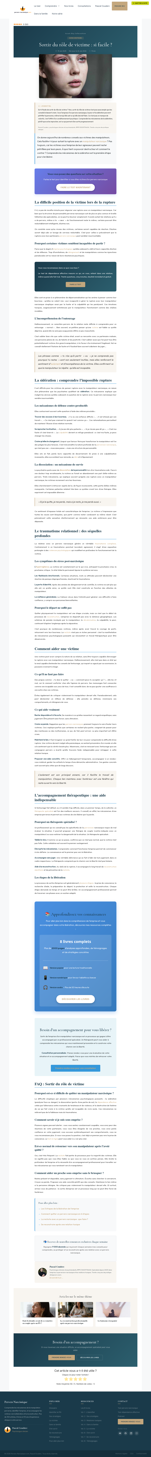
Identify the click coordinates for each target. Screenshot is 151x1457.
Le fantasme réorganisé (107, 1320)
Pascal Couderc (102, 6)
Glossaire (53, 1408)
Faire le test (75, 284)
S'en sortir (53, 1429)
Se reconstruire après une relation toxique (60, 1224)
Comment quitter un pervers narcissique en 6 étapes (65, 1214)
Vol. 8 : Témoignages (89, 1441)
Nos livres (68, 6)
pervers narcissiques (74, 724)
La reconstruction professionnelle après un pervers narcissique (74, 1322)
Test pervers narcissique (128, 1408)
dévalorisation (89, 620)
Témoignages (54, 1437)
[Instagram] (136, 1433)
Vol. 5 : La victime (88, 1429)
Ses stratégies (55, 1416)
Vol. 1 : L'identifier (88, 1412)
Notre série (57, 14)
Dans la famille (41, 14)
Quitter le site (141, 3)
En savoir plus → (56, 1278)
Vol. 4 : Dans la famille (89, 1424)
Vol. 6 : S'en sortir (88, 1433)
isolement (55, 363)
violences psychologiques (60, 550)
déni (76, 457)
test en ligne (53, 1139)
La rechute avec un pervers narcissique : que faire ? (64, 1219)
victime (95, 327)
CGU (131, 1453)
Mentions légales (121, 1453)
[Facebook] (125, 1433)
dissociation (65, 470)
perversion (89, 827)
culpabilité (63, 432)
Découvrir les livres (75, 999)
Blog (72, 33)
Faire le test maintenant (75, 187)
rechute (67, 632)
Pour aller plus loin (56, 1441)
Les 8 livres (85, 1408)
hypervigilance (42, 567)
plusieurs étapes (86, 883)
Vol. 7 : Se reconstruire (90, 1437)
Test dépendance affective (129, 1412)
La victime (53, 1420)
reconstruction (53, 617)
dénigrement (73, 252)
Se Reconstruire (80, 33)
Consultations (84, 6)
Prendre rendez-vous (61, 1357)
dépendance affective (106, 1102)
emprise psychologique (63, 249)
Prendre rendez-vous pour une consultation (75, 1068)
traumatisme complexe (105, 543)
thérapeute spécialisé (44, 811)
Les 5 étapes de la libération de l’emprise (60, 1208)
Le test (37, 6)
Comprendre (51, 6)
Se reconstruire (55, 1433)
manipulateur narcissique (94, 141)
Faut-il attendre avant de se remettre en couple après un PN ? (38, 1322)
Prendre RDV (120, 6)
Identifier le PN (55, 1412)
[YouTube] (120, 1433)
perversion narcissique (106, 444)
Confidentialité (141, 1453)
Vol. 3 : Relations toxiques (91, 1420)
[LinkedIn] (131, 1433)
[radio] (66, 1379)
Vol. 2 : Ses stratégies (89, 1416)
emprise (65, 113)
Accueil (67, 33)
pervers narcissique (79, 113)
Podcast (121, 1416)
